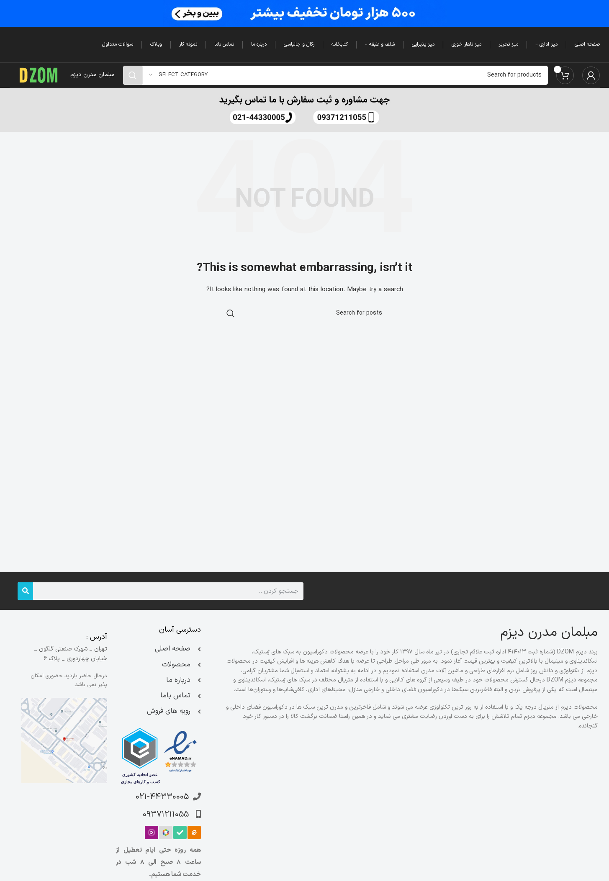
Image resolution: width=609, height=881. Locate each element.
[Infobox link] (305, 109)
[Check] (180, 832)
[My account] (591, 75)
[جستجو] (25, 591)
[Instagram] (151, 832)
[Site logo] (39, 74)
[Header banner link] (304, 13)
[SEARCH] (132, 75)
